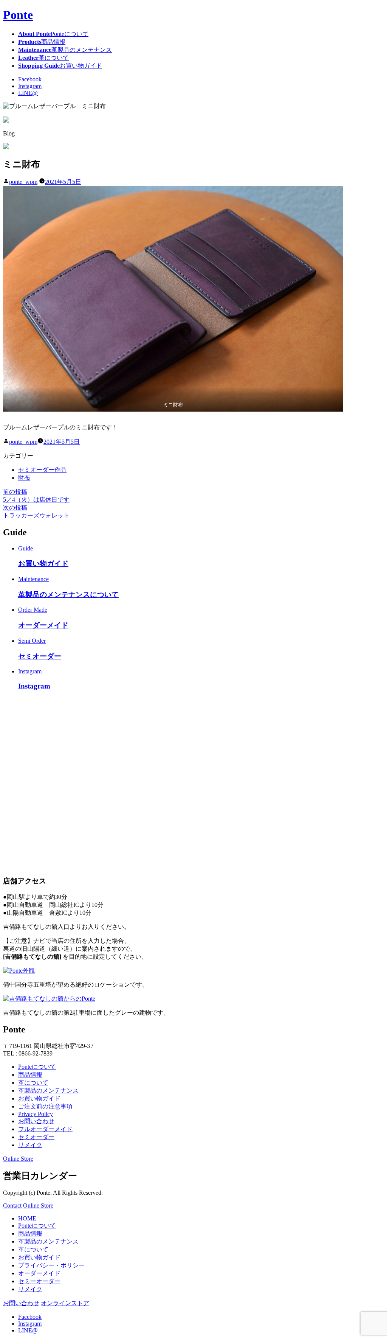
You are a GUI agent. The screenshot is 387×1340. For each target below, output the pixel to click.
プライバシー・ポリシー (51, 1265)
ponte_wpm (23, 182)
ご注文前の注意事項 (45, 1106)
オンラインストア (65, 1303)
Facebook (30, 79)
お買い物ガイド (39, 1098)
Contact (12, 1205)
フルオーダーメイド (45, 1129)
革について (33, 1082)
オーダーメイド (39, 1273)
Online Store (18, 1158)
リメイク (30, 1145)
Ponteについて (37, 1066)
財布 (24, 477)
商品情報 (30, 1074)
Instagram (30, 86)
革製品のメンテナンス (48, 1090)
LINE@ (28, 93)
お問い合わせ (36, 1121)
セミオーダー (36, 1137)
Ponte (18, 15)
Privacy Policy (35, 1114)
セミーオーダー (39, 1281)
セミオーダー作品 (42, 469)
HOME (27, 1218)
